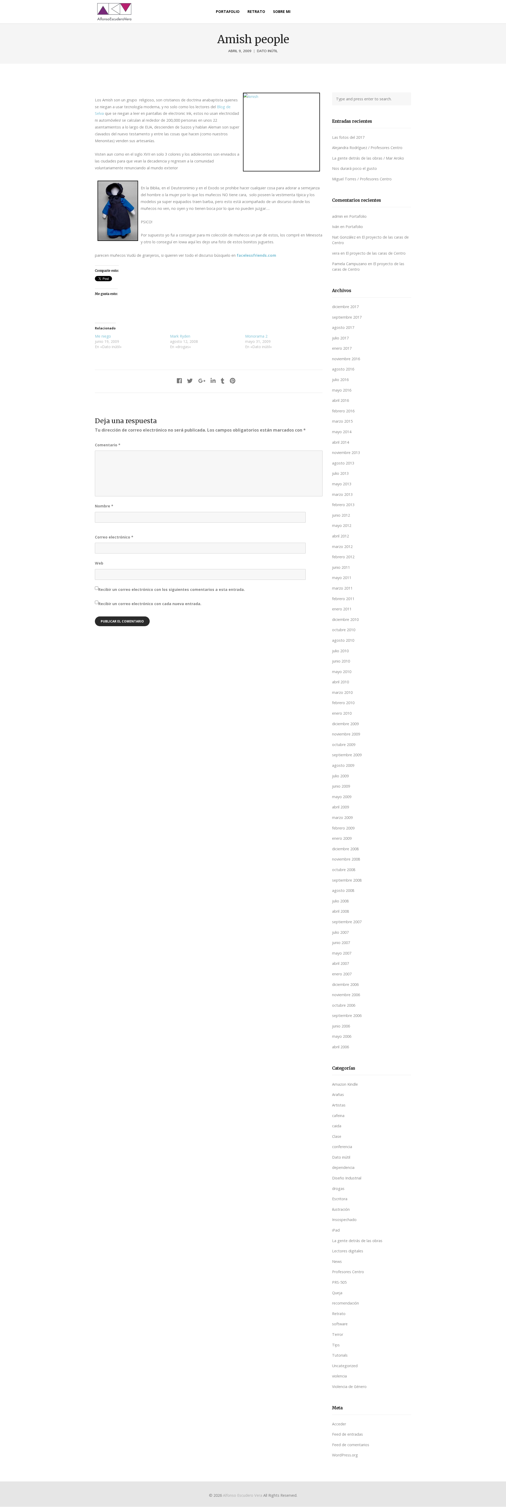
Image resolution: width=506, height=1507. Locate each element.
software (340, 1323)
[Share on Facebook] (179, 380)
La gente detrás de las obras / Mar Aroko (368, 158)
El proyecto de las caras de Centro (376, 253)
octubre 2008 (343, 869)
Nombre (104, 505)
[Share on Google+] (201, 380)
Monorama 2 (256, 336)
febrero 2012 (343, 556)
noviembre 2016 (346, 358)
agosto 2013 (343, 463)
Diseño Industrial (346, 1177)
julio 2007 (340, 932)
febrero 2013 (343, 504)
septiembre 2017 (347, 317)
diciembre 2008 (345, 848)
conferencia (342, 1146)
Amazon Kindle (345, 1084)
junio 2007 (341, 942)
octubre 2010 (343, 629)
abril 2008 (340, 911)
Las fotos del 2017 (348, 137)
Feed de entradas (347, 1434)
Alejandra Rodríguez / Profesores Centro (367, 147)
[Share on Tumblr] (223, 380)
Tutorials (340, 1355)
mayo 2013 (341, 483)
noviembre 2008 (346, 859)
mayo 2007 (341, 953)
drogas (338, 1188)
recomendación (345, 1303)
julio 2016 (340, 379)
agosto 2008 (343, 890)
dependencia (343, 1167)
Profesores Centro (348, 1271)
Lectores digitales (347, 1250)
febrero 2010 (343, 702)
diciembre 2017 (345, 306)
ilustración (341, 1209)
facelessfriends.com (256, 255)
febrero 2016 (343, 410)
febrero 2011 (343, 598)
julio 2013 (340, 473)
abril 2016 (340, 400)
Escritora (339, 1198)
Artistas (339, 1105)
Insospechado (344, 1219)
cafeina (338, 1115)
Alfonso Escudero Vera (242, 1495)
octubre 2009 (343, 744)
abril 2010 (340, 681)
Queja (337, 1292)
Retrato (339, 1313)
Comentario (107, 444)
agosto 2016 (343, 369)
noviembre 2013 (346, 452)
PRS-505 (339, 1282)
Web (99, 563)
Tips (336, 1344)
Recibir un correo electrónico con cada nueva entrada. (149, 603)
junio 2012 (341, 515)
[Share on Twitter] (190, 380)
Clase (336, 1136)
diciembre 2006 (345, 984)
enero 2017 (342, 348)
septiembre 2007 (347, 921)
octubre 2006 (343, 1005)
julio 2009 (340, 775)
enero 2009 (342, 838)
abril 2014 (340, 442)
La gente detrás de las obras (357, 1240)
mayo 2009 (341, 796)
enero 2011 (342, 608)
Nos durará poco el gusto (354, 168)
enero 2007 (342, 973)
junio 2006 (341, 1026)
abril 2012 (340, 535)
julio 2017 (340, 337)
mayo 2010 (341, 671)
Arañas (338, 1094)
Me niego (103, 336)
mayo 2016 (341, 390)
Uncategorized (345, 1365)
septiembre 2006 (347, 1015)
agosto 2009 (343, 765)
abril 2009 (340, 806)
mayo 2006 (341, 1036)
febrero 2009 (343, 828)
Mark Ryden (180, 336)
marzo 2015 (342, 421)
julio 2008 (340, 900)
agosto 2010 (343, 640)
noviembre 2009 (346, 734)
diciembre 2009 (345, 723)
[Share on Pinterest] (232, 380)
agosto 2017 (343, 327)
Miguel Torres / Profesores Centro (362, 178)
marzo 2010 (342, 692)
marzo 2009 (342, 817)
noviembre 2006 (346, 994)
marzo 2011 (342, 588)
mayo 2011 (341, 577)
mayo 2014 (341, 431)
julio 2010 (340, 650)
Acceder (339, 1423)
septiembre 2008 (347, 880)
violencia (339, 1375)
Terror (337, 1334)
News (337, 1261)
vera (335, 253)
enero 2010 (342, 713)
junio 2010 (341, 661)
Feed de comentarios (350, 1444)
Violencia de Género (349, 1386)
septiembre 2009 (347, 754)
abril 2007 (340, 963)
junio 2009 (341, 786)
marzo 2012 (342, 546)
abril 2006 (340, 1046)
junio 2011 (341, 567)
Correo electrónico (114, 537)
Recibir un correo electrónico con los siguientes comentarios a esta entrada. (171, 589)
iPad (336, 1230)
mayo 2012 (341, 525)
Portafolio (358, 216)
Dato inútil (267, 51)
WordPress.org (345, 1454)
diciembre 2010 (345, 619)
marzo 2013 (342, 494)
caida (336, 1125)
